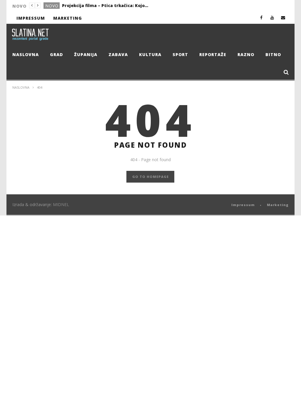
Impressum (30, 18)
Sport (180, 54)
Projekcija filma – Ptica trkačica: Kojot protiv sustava (106, 5)
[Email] (283, 17)
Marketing (67, 18)
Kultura (150, 54)
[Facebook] (261, 17)
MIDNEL (61, 204)
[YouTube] (272, 17)
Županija (85, 54)
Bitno (273, 54)
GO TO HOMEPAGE (150, 176)
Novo (51, 6)
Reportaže (212, 54)
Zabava (118, 54)
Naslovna (25, 54)
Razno (246, 54)
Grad (56, 54)
